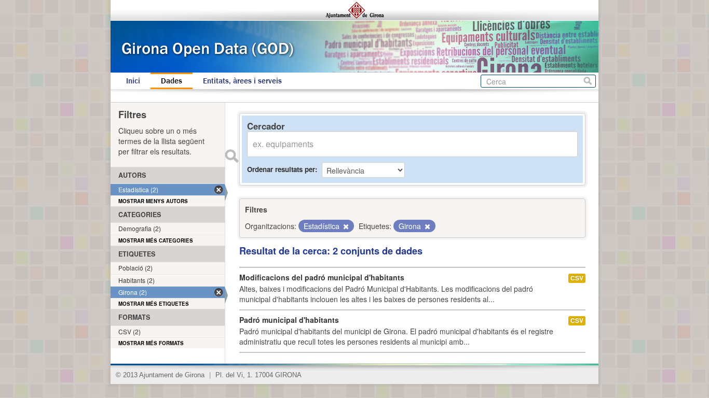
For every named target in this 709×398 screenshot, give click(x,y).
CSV (576, 278)
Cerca (587, 81)
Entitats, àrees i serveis (242, 81)
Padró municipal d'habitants (289, 320)
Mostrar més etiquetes (153, 303)
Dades (171, 81)
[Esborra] (345, 226)
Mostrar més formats (151, 343)
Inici (133, 81)
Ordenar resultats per (281, 169)
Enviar (231, 156)
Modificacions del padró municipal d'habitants (321, 277)
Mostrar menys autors (153, 201)
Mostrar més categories (155, 240)
